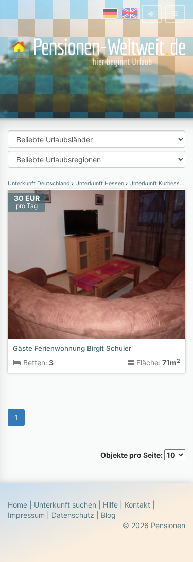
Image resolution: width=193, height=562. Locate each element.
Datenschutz (72, 515)
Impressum (26, 515)
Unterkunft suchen (65, 504)
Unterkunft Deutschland (40, 183)
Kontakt (137, 504)
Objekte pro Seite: (132, 455)
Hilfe (110, 504)
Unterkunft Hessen (100, 183)
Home (17, 504)
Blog (108, 515)
